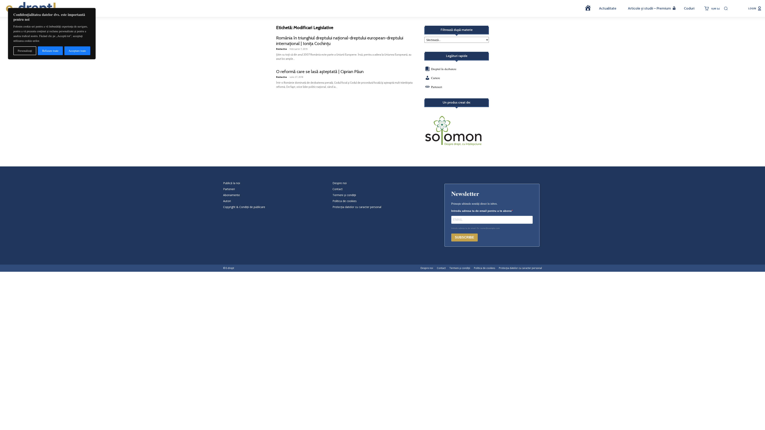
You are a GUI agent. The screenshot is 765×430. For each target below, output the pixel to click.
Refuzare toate (50, 51)
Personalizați (25, 51)
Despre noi (339, 183)
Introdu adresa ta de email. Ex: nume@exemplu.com (475, 228)
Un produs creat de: (457, 102)
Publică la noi (231, 183)
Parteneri (436, 87)
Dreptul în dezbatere (443, 69)
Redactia (281, 48)
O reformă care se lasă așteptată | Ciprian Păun (320, 71)
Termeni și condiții (344, 195)
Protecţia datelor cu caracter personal (356, 207)
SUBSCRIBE (464, 237)
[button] (726, 8)
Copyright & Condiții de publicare (244, 207)
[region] (52, 33)
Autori (227, 201)
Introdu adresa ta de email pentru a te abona (481, 210)
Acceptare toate (77, 51)
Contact (337, 189)
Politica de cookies (344, 201)
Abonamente (231, 195)
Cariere (435, 78)
